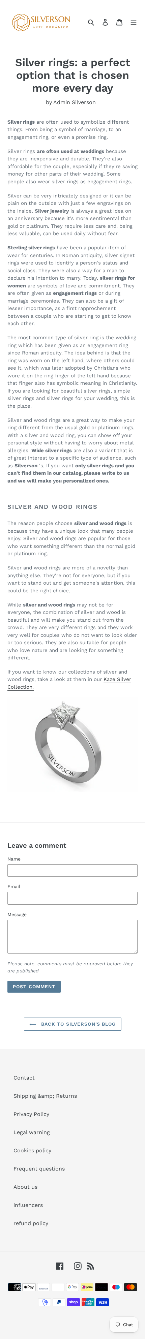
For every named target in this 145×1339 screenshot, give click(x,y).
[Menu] (133, 21)
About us (25, 1187)
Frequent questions (39, 1168)
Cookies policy (32, 1150)
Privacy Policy (31, 1114)
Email (13, 886)
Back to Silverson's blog (77, 1024)
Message (17, 914)
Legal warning (31, 1132)
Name (14, 859)
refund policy (30, 1223)
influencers (28, 1205)
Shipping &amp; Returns (45, 1096)
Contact (24, 1078)
